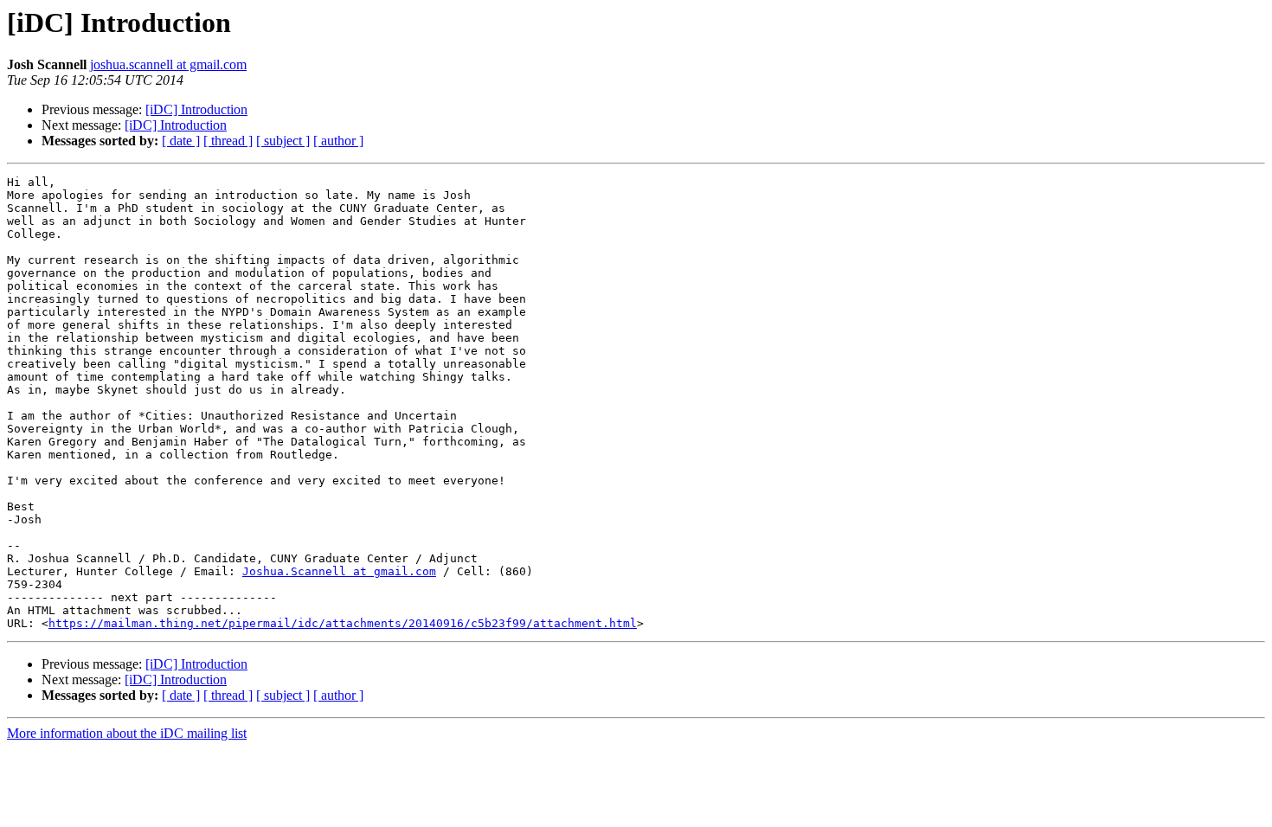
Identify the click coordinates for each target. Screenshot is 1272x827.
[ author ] (338, 140)
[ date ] (181, 140)
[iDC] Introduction (196, 109)
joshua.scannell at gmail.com (168, 64)
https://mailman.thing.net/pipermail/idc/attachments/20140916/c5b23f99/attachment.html (342, 623)
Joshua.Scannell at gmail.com (339, 571)
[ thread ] (228, 140)
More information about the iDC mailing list (127, 733)
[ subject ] (283, 140)
